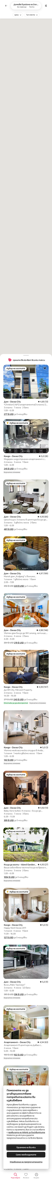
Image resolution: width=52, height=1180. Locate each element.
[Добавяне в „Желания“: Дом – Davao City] (45, 368)
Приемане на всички (26, 1147)
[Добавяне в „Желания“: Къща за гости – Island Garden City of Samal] (45, 831)
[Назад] (6, 5)
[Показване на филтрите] (46, 5)
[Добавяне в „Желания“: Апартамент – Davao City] (45, 1009)
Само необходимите (26, 1154)
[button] (9, 414)
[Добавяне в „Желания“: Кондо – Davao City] (45, 423)
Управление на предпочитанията (26, 1162)
